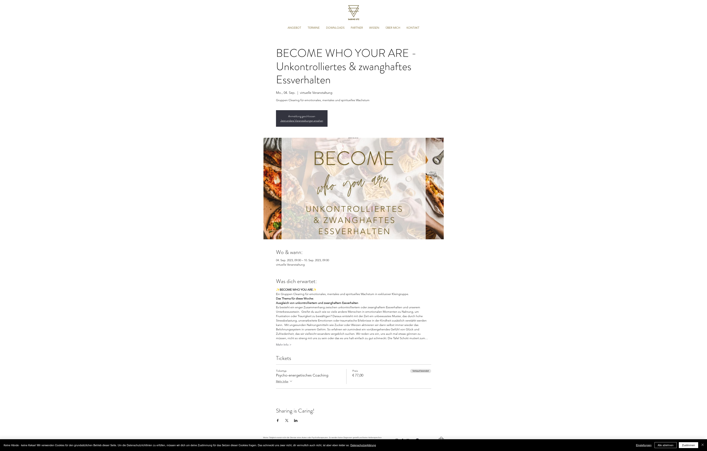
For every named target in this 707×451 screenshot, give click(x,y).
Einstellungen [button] (644, 445)
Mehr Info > (283, 344)
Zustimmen (688, 445)
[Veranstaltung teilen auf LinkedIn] (296, 420)
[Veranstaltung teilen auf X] (287, 420)
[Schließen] (702, 445)
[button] (294, 28)
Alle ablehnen (665, 445)
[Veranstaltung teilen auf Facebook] (277, 420)
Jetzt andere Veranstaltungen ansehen (301, 120)
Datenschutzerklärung (363, 445)
